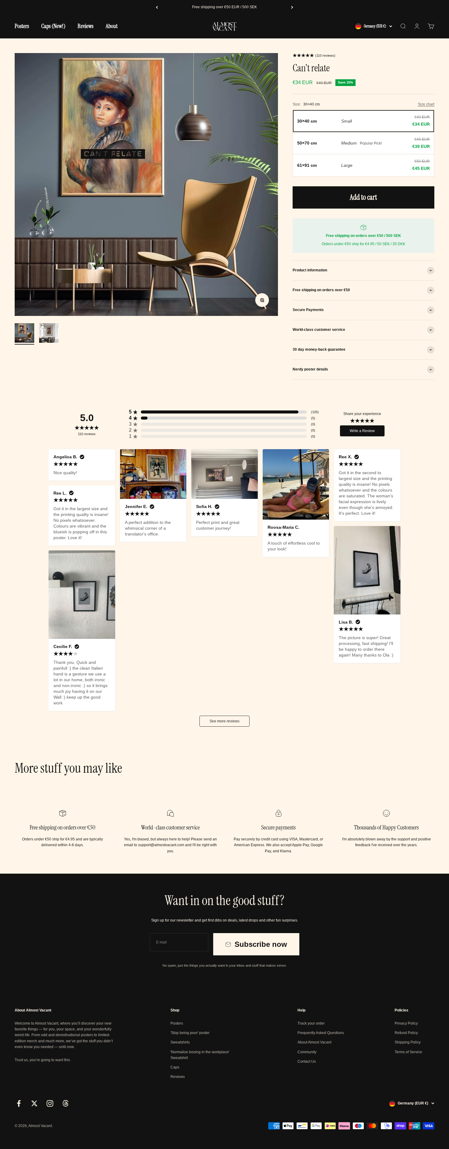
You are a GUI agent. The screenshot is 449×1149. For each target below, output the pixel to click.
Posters (22, 26)
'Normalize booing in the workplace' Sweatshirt (199, 1055)
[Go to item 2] (49, 334)
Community (307, 1052)
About (112, 26)
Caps (174, 1067)
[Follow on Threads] (65, 1103)
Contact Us (307, 1061)
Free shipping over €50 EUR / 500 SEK (224, 7)
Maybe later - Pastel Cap (60, 1124)
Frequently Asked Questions (321, 1033)
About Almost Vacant (314, 1042)
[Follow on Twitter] (34, 1103)
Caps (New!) (53, 26)
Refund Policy (406, 1033)
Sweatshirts (180, 1042)
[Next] (292, 7)
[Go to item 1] (24, 334)
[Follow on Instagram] (50, 1103)
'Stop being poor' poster (190, 1033)
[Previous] (157, 7)
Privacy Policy (406, 1023)
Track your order (311, 1023)
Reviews (85, 26)
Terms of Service (408, 1052)
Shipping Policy (408, 1042)
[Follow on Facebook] (19, 1103)
